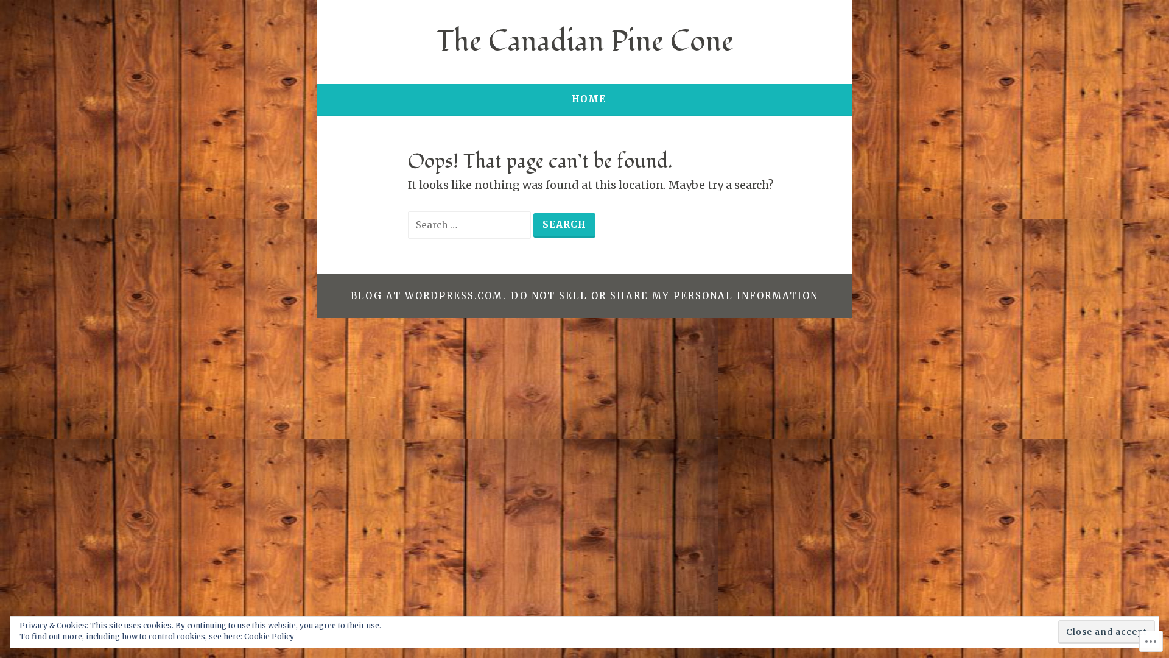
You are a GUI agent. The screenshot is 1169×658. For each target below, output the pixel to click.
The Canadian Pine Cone (585, 42)
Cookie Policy (269, 636)
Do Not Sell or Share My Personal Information (664, 296)
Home (589, 99)
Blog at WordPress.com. (429, 296)
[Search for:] (470, 225)
